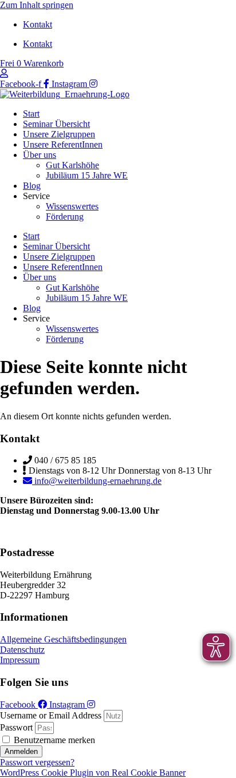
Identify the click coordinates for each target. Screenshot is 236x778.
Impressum (20, 660)
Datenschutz (22, 649)
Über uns (39, 155)
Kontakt (37, 24)
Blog (32, 185)
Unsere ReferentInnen (63, 144)
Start (31, 113)
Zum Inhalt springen (36, 5)
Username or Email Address (50, 715)
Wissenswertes (72, 206)
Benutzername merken (53, 740)
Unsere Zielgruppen (59, 134)
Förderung (65, 216)
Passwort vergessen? (37, 762)
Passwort (16, 727)
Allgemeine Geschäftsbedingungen (63, 639)
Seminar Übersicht (56, 124)
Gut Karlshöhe (72, 165)
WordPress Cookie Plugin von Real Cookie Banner (93, 772)
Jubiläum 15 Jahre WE (87, 175)
